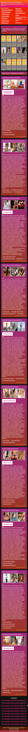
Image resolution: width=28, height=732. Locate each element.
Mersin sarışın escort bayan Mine (24, 43)
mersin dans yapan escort (9, 313)
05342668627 (3, 69)
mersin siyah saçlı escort (9, 624)
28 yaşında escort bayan (9, 134)
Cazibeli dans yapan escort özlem (11, 77)
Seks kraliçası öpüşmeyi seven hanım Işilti (13, 140)
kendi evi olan (8, 212)
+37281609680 (14, 56)
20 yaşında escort (19, 378)
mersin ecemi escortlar (8, 378)
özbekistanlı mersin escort (9, 565)
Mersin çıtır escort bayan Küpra (8, 55)
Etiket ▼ (17, 20)
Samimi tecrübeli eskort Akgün (10, 448)
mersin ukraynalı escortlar (9, 256)
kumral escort (6, 189)
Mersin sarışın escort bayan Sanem (3, 67)
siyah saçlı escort (7, 622)
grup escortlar (6, 311)
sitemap (17, 729)
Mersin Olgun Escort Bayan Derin (3, 55)
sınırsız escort (7, 92)
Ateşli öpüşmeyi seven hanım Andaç (11, 634)
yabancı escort (8, 334)
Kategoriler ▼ (18, 22)
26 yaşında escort (18, 191)
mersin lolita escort (7, 191)
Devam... (9, 130)
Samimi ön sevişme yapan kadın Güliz (12, 320)
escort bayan (20, 313)
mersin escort (19, 258)
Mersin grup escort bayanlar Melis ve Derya (19, 55)
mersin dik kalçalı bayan (9, 502)
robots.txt (11, 729)
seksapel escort (6, 692)
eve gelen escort (8, 91)
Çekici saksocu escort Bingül (10, 571)
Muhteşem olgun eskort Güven (10, 386)
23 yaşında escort (7, 627)
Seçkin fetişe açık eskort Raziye (10, 510)
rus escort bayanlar (8, 563)
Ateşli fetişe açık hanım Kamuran (11, 198)
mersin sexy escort (7, 132)
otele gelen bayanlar (9, 400)
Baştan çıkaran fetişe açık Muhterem (11, 265)
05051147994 (24, 56)
